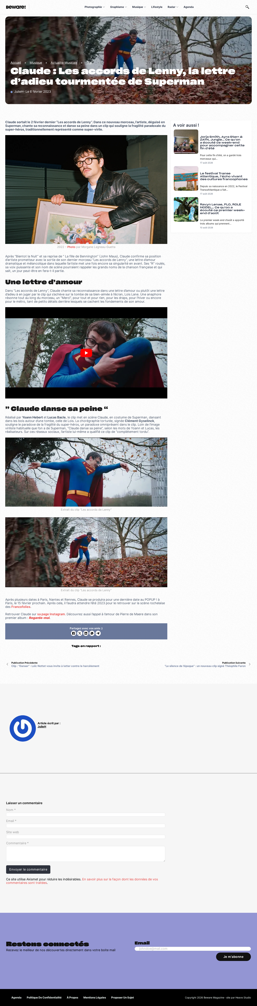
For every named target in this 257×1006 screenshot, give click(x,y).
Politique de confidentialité (44, 997)
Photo (71, 247)
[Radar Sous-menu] (177, 7)
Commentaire (17, 843)
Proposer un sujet (122, 997)
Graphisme (117, 7)
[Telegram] (98, 633)
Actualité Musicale (64, 62)
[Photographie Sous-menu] (104, 7)
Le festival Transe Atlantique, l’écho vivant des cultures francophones (224, 176)
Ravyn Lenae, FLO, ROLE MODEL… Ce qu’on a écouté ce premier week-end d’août (222, 209)
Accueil (15, 62)
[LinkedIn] (85, 633)
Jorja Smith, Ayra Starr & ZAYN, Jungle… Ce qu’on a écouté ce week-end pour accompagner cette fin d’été (222, 143)
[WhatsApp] (92, 633)
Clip (89, 62)
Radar (171, 7)
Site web (12, 832)
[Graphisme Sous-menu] (126, 7)
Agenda (189, 7)
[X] (79, 633)
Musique (137, 7)
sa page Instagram (51, 614)
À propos (72, 997)
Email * (11, 821)
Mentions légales (94, 997)
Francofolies (20, 607)
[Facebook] (73, 633)
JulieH (42, 726)
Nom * (11, 810)
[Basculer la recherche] (247, 7)
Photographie (93, 7)
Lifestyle (156, 7)
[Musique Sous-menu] (145, 7)
